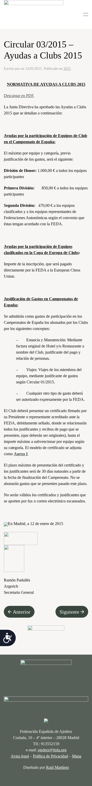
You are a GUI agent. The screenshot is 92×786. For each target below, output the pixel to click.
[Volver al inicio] (33, 14)
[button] (85, 14)
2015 (67, 69)
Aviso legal (20, 756)
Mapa (76, 756)
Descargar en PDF (18, 95)
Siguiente (69, 612)
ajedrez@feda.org (52, 750)
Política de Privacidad (50, 756)
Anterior (21, 612)
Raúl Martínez (57, 767)
